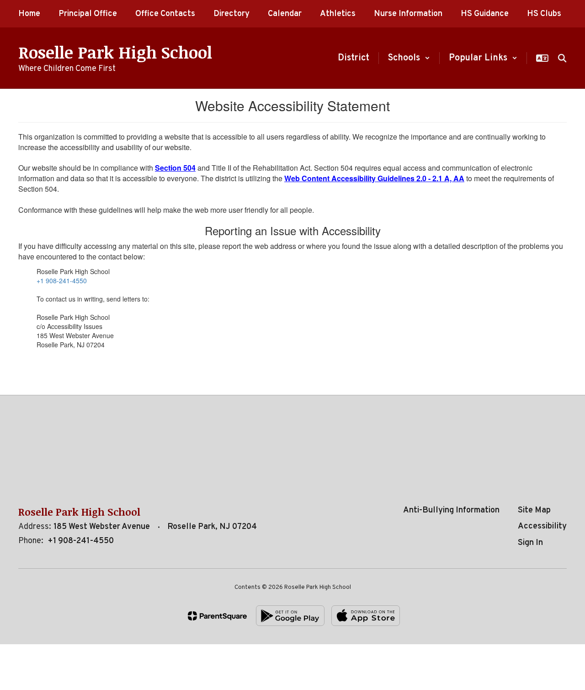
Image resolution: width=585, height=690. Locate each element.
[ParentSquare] (217, 616)
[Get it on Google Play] (290, 615)
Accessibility (542, 526)
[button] (409, 58)
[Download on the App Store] (365, 615)
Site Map (534, 510)
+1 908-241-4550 (62, 280)
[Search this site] (562, 58)
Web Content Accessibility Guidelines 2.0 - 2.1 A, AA (374, 178)
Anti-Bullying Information (451, 510)
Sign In (530, 543)
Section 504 (175, 167)
